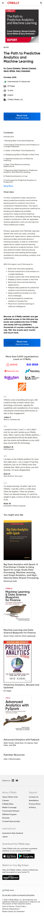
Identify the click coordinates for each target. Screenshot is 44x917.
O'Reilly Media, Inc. (15, 99)
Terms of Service (8, 906)
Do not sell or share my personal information (18, 895)
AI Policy (32, 807)
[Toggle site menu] (3, 3)
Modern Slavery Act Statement (13, 911)
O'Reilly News (7, 804)
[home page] (13, 3)
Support (33, 792)
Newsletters (34, 800)
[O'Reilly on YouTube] (17, 780)
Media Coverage (9, 807)
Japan (5, 836)
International (8, 828)
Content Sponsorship (11, 821)
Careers (5, 800)
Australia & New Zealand (12, 833)
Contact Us (33, 797)
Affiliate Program (9, 814)
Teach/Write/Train (10, 797)
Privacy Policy (34, 804)
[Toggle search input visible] (41, 3)
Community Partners (10, 811)
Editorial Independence (10, 909)
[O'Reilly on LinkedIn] (13, 780)
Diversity (5, 818)
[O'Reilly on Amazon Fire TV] (10, 879)
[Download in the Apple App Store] (9, 858)
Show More (8, 186)
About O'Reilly (9, 792)
